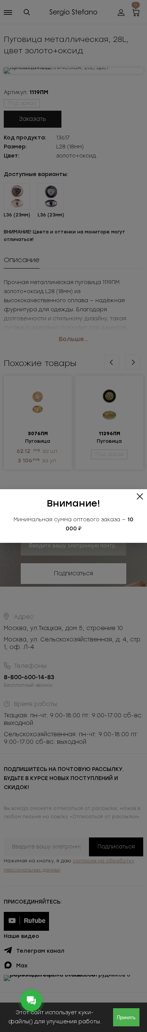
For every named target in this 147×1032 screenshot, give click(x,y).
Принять (126, 1017)
